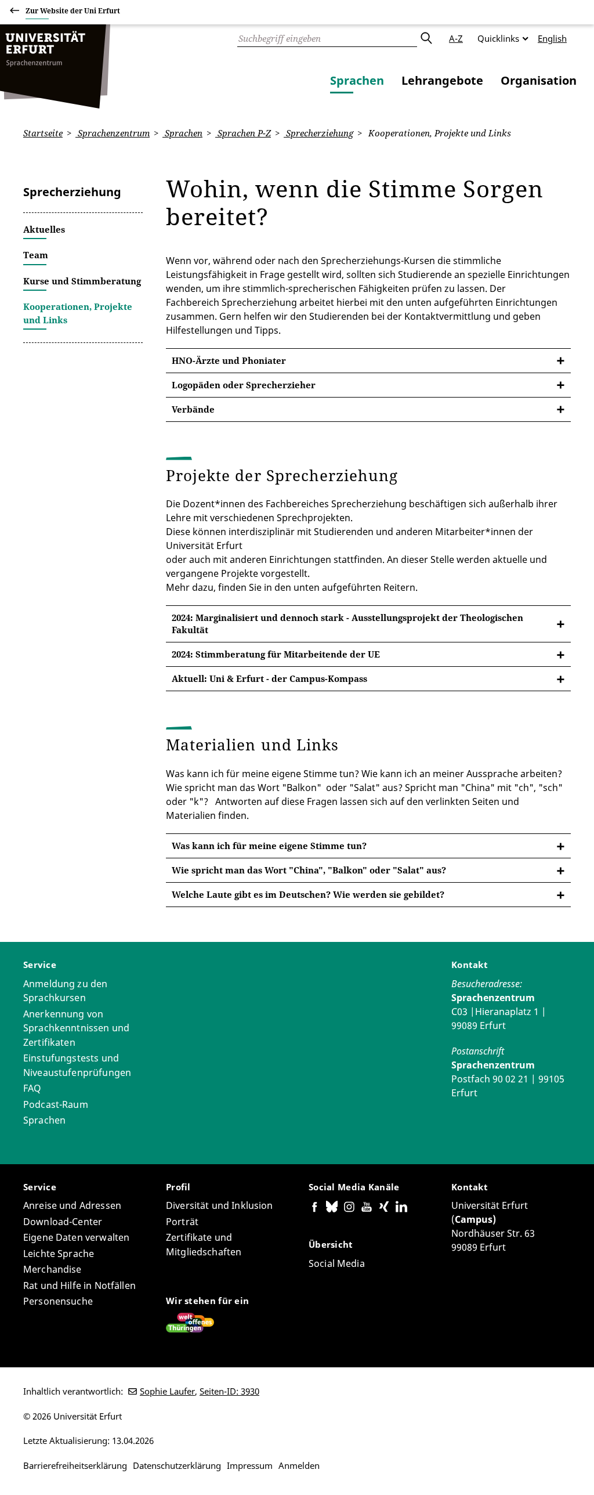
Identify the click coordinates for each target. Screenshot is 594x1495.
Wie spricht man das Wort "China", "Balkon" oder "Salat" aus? (309, 870)
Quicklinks (498, 38)
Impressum (250, 1465)
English (552, 38)
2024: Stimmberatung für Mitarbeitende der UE (276, 654)
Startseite (43, 133)
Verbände (193, 409)
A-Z (456, 38)
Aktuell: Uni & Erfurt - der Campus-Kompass (269, 678)
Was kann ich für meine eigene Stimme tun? (269, 845)
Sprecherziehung (318, 133)
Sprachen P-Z (243, 133)
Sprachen (357, 80)
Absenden (425, 38)
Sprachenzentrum (112, 133)
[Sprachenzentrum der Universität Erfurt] (55, 66)
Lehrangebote (442, 80)
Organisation (539, 80)
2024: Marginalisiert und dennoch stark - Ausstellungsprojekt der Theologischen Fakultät (347, 623)
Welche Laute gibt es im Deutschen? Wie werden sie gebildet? (308, 894)
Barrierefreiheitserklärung (75, 1465)
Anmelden (299, 1465)
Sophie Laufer (167, 1391)
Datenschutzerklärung (177, 1465)
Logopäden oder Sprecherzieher (244, 385)
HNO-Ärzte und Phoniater (229, 360)
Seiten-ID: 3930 (229, 1391)
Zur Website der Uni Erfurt (73, 11)
